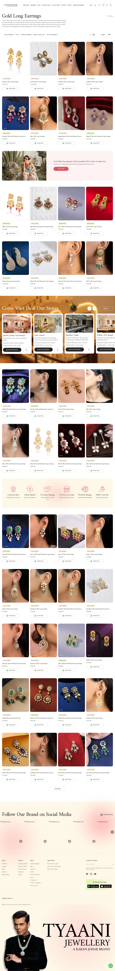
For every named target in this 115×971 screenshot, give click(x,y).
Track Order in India (52, 864)
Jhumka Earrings (26, 35)
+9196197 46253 (38, 345)
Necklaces (4, 864)
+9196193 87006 (7, 345)
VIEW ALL (106, 308)
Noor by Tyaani (22, 869)
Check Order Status (52, 869)
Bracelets (4, 872)
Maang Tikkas (5, 874)
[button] (99, 5)
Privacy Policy (34, 885)
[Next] (112, 832)
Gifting (20, 874)
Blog (31, 866)
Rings (3, 869)
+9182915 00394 (70, 345)
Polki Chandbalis (52, 35)
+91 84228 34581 (101, 345)
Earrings (4, 866)
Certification (33, 880)
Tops (17, 35)
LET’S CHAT (61, 169)
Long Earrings (8, 35)
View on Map (17, 345)
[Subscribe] (112, 864)
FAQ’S (32, 872)
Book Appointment (12, 350)
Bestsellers (21, 872)
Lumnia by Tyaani (22, 864)
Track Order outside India (54, 866)
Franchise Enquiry (35, 864)
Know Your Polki (34, 874)
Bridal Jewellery (39, 35)
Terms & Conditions (35, 883)
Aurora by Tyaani (22, 866)
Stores (32, 877)
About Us (32, 869)
